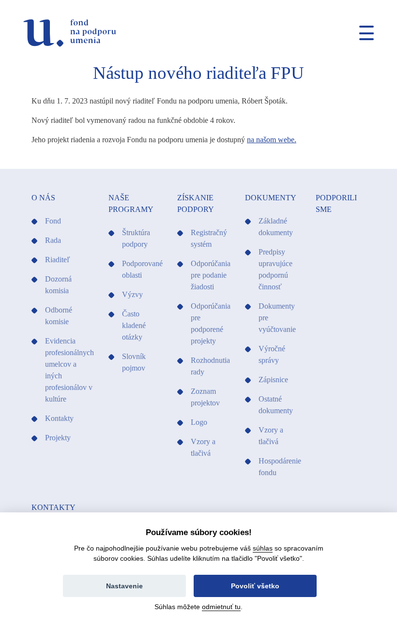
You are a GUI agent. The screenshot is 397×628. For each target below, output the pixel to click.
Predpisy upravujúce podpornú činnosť (275, 269)
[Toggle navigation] (362, 33)
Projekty (58, 438)
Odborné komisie (58, 316)
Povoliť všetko (255, 586)
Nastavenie (124, 586)
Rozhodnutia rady (210, 366)
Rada (53, 240)
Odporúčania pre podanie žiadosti (210, 275)
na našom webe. (271, 139)
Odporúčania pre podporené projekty (210, 323)
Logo (199, 422)
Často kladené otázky (134, 325)
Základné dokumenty (276, 227)
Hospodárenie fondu (280, 467)
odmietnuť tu (221, 607)
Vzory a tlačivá (203, 447)
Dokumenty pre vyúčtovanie (277, 317)
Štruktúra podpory (136, 238)
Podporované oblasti (142, 269)
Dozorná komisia (58, 285)
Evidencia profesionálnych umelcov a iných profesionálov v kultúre (69, 370)
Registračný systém (209, 238)
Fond (53, 221)
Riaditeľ (57, 259)
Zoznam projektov (205, 397)
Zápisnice (273, 379)
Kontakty (59, 418)
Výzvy (132, 294)
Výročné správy (272, 354)
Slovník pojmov (134, 362)
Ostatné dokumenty (276, 405)
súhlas (263, 548)
